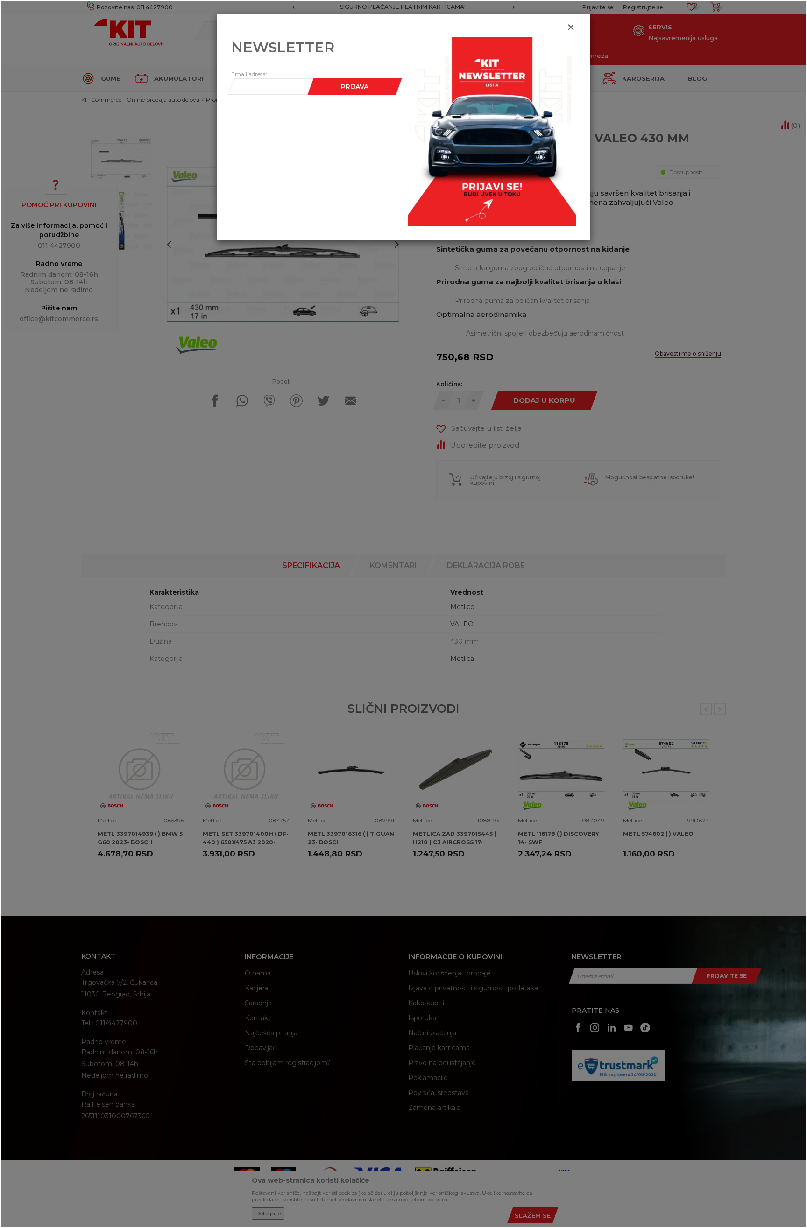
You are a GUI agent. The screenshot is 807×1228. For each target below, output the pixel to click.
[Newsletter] (492, 131)
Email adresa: (249, 73)
